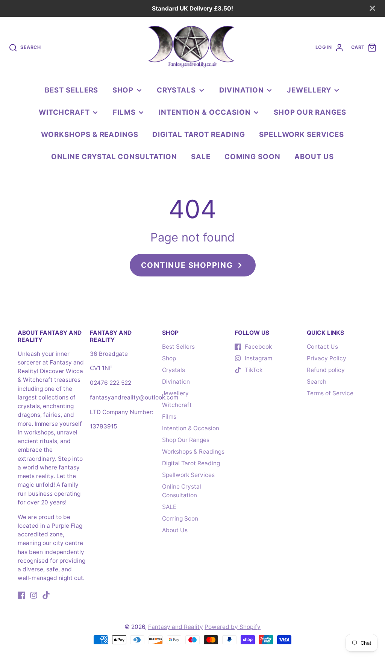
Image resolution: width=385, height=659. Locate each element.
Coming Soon (252, 156)
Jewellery (309, 90)
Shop (123, 90)
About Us (313, 156)
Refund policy (326, 370)
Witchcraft (64, 112)
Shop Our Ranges (310, 112)
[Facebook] (22, 595)
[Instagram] (34, 595)
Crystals (176, 90)
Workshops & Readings (89, 134)
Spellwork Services (301, 134)
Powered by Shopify (233, 626)
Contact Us (322, 346)
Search (316, 381)
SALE (201, 156)
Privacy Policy (326, 358)
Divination (241, 90)
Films (124, 112)
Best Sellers (71, 90)
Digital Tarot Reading (198, 134)
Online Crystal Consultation (114, 156)
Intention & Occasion (205, 112)
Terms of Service (330, 393)
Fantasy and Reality (175, 626)
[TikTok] (46, 595)
